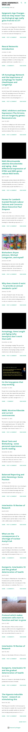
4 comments (10, 637)
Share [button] (3, 37)
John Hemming (5, 7)
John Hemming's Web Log (10, 3)
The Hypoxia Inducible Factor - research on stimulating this (12, 697)
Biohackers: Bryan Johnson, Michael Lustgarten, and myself (13, 255)
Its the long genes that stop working (12, 383)
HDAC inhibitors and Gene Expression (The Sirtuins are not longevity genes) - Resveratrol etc (14, 114)
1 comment (10, 401)
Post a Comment (12, 37)
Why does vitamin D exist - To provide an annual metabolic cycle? (13, 286)
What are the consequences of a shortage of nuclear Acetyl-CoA (11, 537)
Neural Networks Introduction (10, 47)
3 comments (10, 558)
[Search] (21, 3)
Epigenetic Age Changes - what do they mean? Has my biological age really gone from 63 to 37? (13, 17)
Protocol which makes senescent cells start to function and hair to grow (14, 617)
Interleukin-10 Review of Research (13, 506)
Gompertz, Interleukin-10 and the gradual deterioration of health (14, 569)
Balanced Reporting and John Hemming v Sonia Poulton (13, 477)
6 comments (10, 588)
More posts (22, 722)
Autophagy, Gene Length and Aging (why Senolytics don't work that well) (13, 335)
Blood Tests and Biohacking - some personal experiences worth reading (12, 445)
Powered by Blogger (14, 727)
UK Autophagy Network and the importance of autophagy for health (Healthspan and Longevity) (13, 79)
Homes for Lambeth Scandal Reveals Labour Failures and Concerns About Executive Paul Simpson (13, 204)
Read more (23, 37)
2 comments (10, 65)
